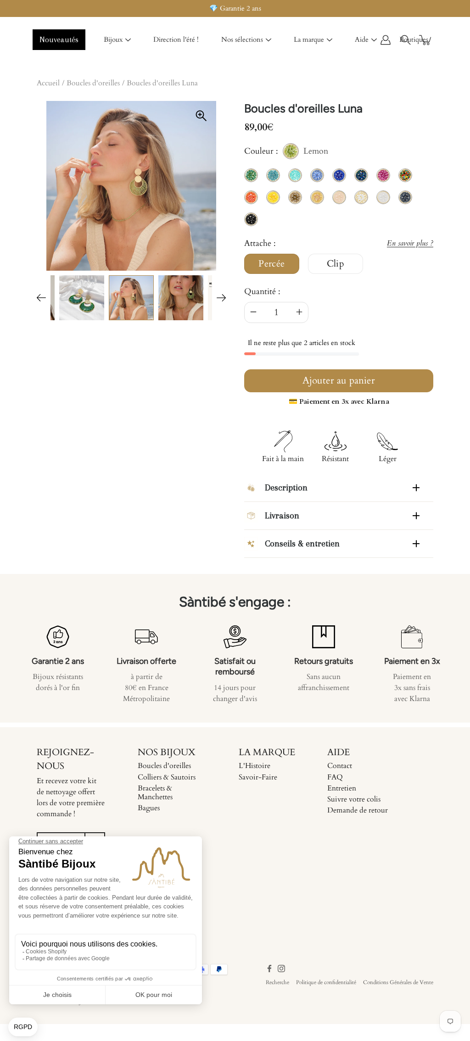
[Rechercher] (405, 40)
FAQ (335, 777)
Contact (339, 766)
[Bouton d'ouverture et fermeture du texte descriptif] (416, 488)
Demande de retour (357, 810)
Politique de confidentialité (326, 982)
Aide (362, 39)
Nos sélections (242, 39)
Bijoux (113, 39)
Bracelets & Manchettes (155, 792)
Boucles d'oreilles (93, 83)
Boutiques (413, 39)
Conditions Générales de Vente (398, 982)
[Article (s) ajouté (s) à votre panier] (426, 40)
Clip (336, 264)
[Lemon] (131, 297)
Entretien (341, 788)
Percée (271, 264)
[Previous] (41, 298)
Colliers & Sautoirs (167, 777)
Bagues (149, 808)
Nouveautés (58, 39)
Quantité (260, 291)
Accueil (48, 83)
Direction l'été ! (176, 39)
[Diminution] (253, 312)
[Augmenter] (299, 312)
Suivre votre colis (353, 799)
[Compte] (385, 40)
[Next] (221, 298)
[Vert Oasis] (81, 297)
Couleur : (286, 152)
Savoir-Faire (258, 777)
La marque (309, 39)
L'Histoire (254, 766)
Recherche (277, 982)
